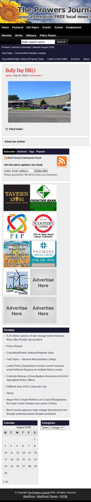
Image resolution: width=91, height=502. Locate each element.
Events (47, 27)
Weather (7, 35)
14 (29, 452)
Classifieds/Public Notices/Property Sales (23, 59)
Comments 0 (35, 75)
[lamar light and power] (17, 293)
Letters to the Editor (57, 59)
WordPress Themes (47, 496)
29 (35, 466)
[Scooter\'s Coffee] (43, 238)
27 (23, 466)
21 (29, 459)
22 (35, 459)
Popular (40, 151)
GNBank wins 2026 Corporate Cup (27, 386)
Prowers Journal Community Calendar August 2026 (28, 47)
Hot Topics (32, 27)
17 (5, 459)
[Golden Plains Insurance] (17, 266)
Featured (17, 27)
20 (23, 459)
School (58, 27)
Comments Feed (31, 157)
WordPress (29, 496)
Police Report (48, 35)
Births (19, 35)
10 (5, 452)
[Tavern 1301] (17, 210)
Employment (73, 27)
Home (5, 27)
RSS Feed (13, 157)
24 (5, 466)
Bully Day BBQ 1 (21, 70)
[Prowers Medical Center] (43, 266)
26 (17, 466)
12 (17, 452)
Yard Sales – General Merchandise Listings (24, 53)
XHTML (64, 496)
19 (17, 459)
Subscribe (9, 151)
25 (11, 466)
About (86, 59)
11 (11, 452)
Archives (75, 59)
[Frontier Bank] (43, 210)
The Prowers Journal (38, 492)
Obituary (31, 35)
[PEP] (17, 238)
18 (11, 459)
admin (9, 75)
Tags (31, 151)
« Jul (5, 481)
